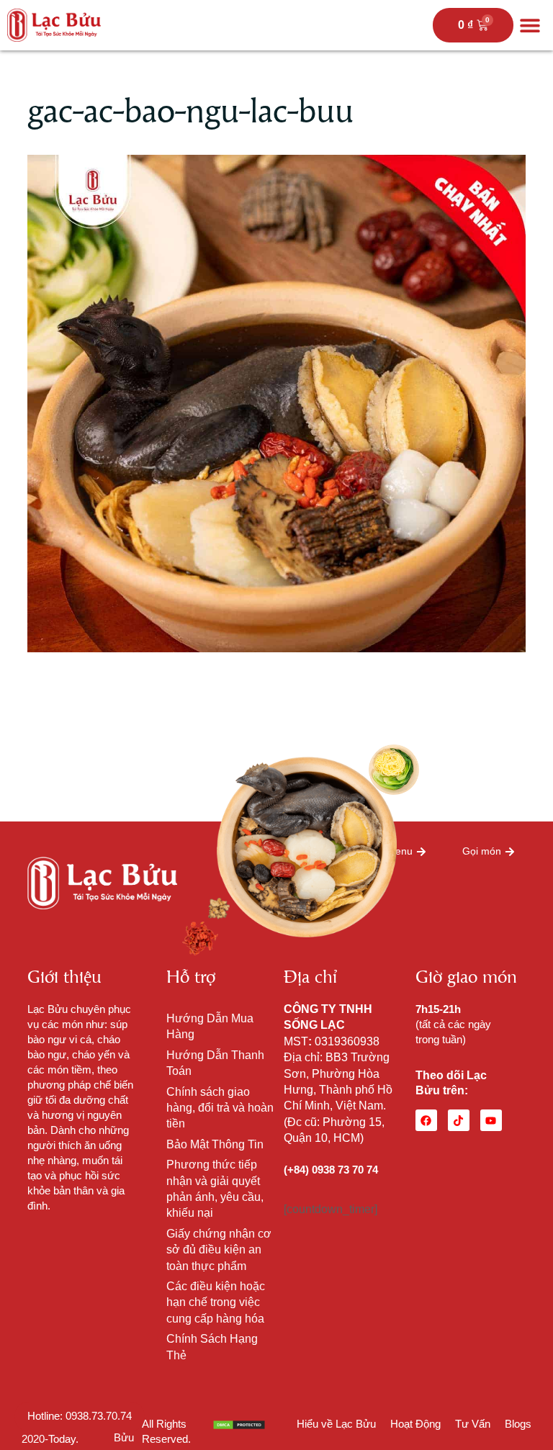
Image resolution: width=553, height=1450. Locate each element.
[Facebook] (426, 1120)
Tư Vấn (472, 1424)
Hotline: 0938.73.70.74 (79, 1416)
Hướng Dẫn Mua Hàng (209, 1026)
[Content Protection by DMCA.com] (239, 1424)
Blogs (518, 1424)
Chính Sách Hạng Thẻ (212, 1347)
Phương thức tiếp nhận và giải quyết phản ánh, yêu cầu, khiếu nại (215, 1188)
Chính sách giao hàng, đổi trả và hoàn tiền (220, 1108)
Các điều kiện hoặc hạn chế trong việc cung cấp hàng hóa (215, 1302)
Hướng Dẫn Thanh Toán (215, 1063)
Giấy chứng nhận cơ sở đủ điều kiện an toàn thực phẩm (218, 1250)
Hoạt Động (415, 1424)
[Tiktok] (458, 1120)
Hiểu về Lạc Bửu (336, 1424)
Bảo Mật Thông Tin (215, 1144)
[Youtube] (491, 1120)
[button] (529, 25)
